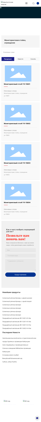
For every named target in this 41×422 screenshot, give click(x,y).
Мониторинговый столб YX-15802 (17, 123)
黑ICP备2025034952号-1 (20, 419)
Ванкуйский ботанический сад (12, 358)
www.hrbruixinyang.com (11, 397)
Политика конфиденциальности (29, 417)
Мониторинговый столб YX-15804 (17, 202)
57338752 (27, 391)
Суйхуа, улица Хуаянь (9, 362)
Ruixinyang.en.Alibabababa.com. (28, 397)
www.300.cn (30, 413)
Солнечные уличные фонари (11, 305)
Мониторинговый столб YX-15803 (17, 163)
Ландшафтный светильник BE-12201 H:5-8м (16, 318)
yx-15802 (6, 135)
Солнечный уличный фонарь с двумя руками (17, 298)
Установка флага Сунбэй (10, 355)
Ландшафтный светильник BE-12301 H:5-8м (16, 321)
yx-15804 (6, 214)
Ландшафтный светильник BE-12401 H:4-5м (16, 325)
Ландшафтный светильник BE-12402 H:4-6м (16, 328)
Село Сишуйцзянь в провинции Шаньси (15, 345)
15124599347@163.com (18, 394)
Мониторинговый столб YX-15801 (17, 84)
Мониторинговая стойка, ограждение (15, 93)
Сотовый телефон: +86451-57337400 (12, 391)
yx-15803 (6, 174)
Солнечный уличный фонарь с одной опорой (16, 301)
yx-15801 (6, 96)
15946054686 (35, 391)
